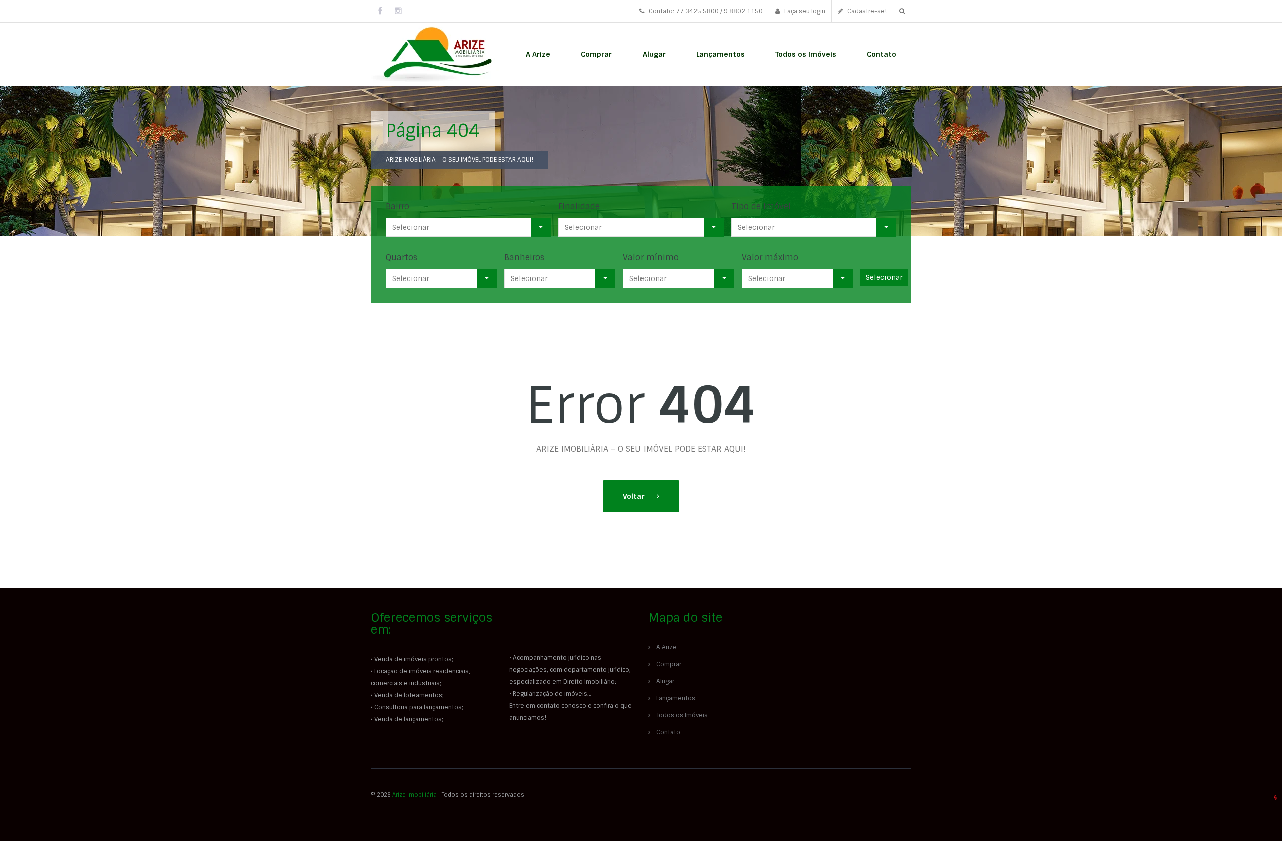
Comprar (596, 54)
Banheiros (524, 257)
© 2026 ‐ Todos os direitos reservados (448, 794)
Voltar (635, 496)
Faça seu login (804, 11)
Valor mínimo (651, 257)
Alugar (654, 54)
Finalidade (579, 206)
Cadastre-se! (866, 11)
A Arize (538, 54)
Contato (881, 54)
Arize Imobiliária (414, 794)
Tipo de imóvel (761, 206)
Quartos (401, 257)
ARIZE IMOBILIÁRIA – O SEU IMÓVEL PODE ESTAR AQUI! (459, 160)
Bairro (397, 206)
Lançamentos (720, 54)
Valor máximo (770, 257)
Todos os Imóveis (805, 54)
